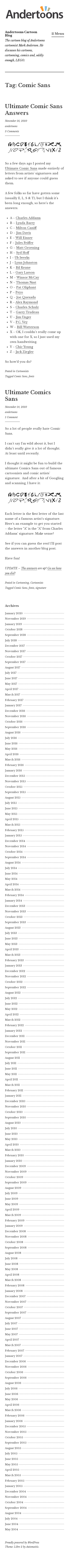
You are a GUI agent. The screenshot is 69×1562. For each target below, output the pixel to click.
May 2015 (11, 814)
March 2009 (13, 1215)
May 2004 (11, 1529)
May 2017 (11, 683)
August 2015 (12, 797)
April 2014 (12, 884)
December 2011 (15, 1036)
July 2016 (11, 738)
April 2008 (12, 1274)
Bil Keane (23, 267)
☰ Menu (57, 33)
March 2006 (13, 1410)
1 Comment (11, 417)
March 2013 (12, 954)
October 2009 (14, 1177)
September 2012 (15, 987)
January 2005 (13, 1486)
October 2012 (13, 982)
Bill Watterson (28, 327)
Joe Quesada (26, 297)
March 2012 (12, 1019)
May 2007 (11, 1334)
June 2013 (11, 938)
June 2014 (11, 873)
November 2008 (16, 1236)
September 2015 (15, 792)
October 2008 (14, 1242)
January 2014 (13, 900)
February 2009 (14, 1220)
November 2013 (15, 911)
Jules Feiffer (24, 242)
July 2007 (11, 1323)
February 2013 (14, 960)
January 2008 (14, 1291)
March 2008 (13, 1280)
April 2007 (12, 1339)
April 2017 (11, 689)
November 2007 (15, 1301)
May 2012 (11, 1009)
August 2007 (13, 1318)
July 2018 (11, 640)
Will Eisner (24, 238)
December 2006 (15, 1361)
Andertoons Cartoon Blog (21, 33)
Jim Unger (23, 317)
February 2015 (14, 830)
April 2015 (11, 819)
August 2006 (13, 1383)
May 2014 (11, 878)
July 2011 (10, 1063)
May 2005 (11, 1464)
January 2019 (13, 624)
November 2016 (15, 716)
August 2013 (13, 927)
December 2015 (15, 775)
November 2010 (15, 1106)
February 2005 (14, 1480)
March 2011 (12, 1085)
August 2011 (12, 1057)
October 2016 (13, 721)
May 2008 (11, 1269)
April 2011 (11, 1079)
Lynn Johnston (26, 262)
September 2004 (16, 1507)
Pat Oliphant (26, 287)
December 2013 (15, 906)
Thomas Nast (26, 282)
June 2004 (11, 1524)
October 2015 (13, 786)
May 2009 (11, 1204)
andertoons (11, 126)
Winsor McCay (27, 277)
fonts (31, 376)
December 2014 (15, 841)
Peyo (19, 292)
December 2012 (15, 971)
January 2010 (13, 1160)
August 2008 (13, 1253)
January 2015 (13, 835)
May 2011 (11, 1074)
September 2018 (15, 635)
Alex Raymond (26, 302)
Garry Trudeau (27, 312)
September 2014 (15, 857)
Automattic (32, 1546)
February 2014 (14, 895)
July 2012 (11, 998)
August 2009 (13, 1188)
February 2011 (14, 1090)
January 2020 (14, 613)
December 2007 (15, 1296)
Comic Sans (20, 376)
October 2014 (13, 851)
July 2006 (11, 1388)
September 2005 (15, 1442)
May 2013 (11, 944)
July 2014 (11, 868)
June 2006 (11, 1394)
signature (41, 587)
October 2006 (14, 1372)
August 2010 (13, 1122)
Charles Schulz (27, 307)
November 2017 (15, 651)
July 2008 (11, 1258)
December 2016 (15, 710)
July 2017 (10, 672)
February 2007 (14, 1350)
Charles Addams (28, 218)
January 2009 (14, 1225)
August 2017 (12, 667)
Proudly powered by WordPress (22, 1542)
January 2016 (13, 770)
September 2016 (15, 727)
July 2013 (11, 933)
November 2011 (15, 1041)
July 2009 (11, 1193)
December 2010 (15, 1101)
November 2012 (15, 976)
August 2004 (13, 1513)
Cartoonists (22, 371)
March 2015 (12, 824)
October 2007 (14, 1307)
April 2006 (12, 1404)
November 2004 (16, 1496)
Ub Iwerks (22, 257)
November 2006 (16, 1366)
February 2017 (14, 700)
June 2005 (11, 1459)
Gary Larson (25, 272)
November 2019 (15, 618)
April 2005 (12, 1469)
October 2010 (14, 1112)
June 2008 (11, 1263)
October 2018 (13, 629)
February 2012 (14, 1025)
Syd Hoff (22, 252)
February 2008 (14, 1285)
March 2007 (13, 1345)
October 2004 (14, 1502)
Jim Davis (23, 233)
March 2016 (12, 759)
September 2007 (15, 1312)
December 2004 (15, 1491)
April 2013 (12, 949)
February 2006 (14, 1415)
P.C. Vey (22, 322)
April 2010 (12, 1144)
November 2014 (15, 846)
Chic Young (24, 347)
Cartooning (22, 582)
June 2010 (11, 1133)
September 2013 (15, 922)
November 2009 (16, 1171)
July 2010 (11, 1128)
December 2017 (15, 645)
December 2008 (15, 1231)
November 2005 (15, 1431)
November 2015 (15, 781)
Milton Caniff (26, 228)
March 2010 (13, 1149)
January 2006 (14, 1421)
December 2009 (15, 1166)
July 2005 (11, 1453)
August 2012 (13, 992)
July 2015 (11, 803)
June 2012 (11, 1003)
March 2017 (12, 694)
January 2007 (13, 1356)
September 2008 (16, 1247)
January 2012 (13, 1030)
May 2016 (11, 748)
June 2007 (11, 1328)
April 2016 (12, 754)
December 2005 (15, 1426)
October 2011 (13, 1047)
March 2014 (12, 889)
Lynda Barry (25, 223)
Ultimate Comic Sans (21, 168)
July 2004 (11, 1518)
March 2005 (13, 1475)
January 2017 (13, 705)
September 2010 (15, 1117)
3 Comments (12, 131)
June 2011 (11, 1068)
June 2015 (11, 808)
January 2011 (13, 1095)
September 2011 (15, 1052)
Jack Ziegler (25, 352)
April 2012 (12, 1014)
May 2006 (11, 1399)
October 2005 (14, 1437)
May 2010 (11, 1139)
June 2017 (11, 678)
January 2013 (13, 965)
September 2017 (15, 662)
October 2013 (13, 917)
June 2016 (11, 743)
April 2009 (12, 1209)
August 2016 (13, 732)
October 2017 (13, 656)
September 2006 (16, 1377)
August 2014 (13, 862)
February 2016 (14, 765)
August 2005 (13, 1448)
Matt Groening (27, 247)
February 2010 (14, 1155)
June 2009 (11, 1198)
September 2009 (16, 1182)
